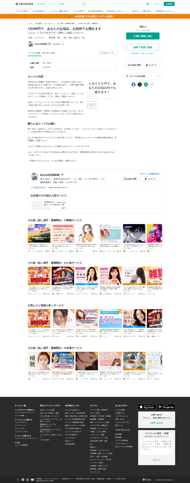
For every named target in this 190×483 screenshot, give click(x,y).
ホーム (30, 23)
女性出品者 (46, 67)
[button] (143, 76)
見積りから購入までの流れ (144, 53)
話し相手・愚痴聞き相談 (66, 23)
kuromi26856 (50, 174)
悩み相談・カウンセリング (45, 23)
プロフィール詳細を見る (149, 174)
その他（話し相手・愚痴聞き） (89, 23)
